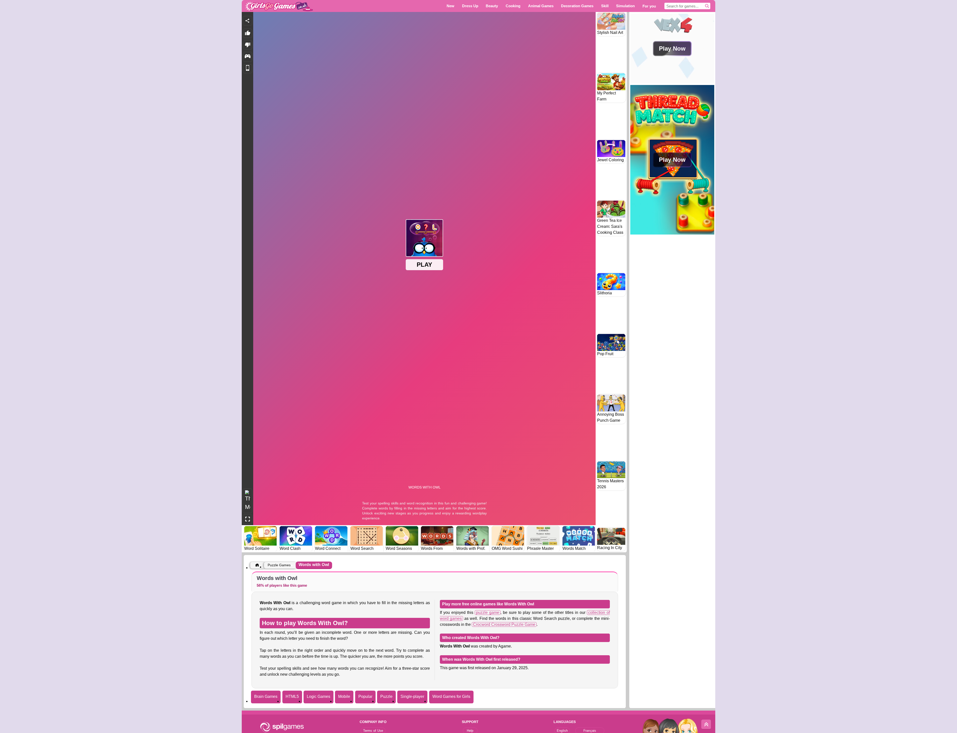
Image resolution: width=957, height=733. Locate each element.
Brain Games (265, 696)
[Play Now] (672, 82)
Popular (365, 696)
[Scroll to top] (706, 725)
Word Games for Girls (451, 696)
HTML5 (292, 696)
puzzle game (487, 612)
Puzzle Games (279, 565)
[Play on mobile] (247, 69)
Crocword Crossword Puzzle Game (504, 624)
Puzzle (386, 696)
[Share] (247, 20)
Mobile (344, 696)
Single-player (412, 696)
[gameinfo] (247, 57)
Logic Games (318, 696)
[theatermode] (247, 501)
